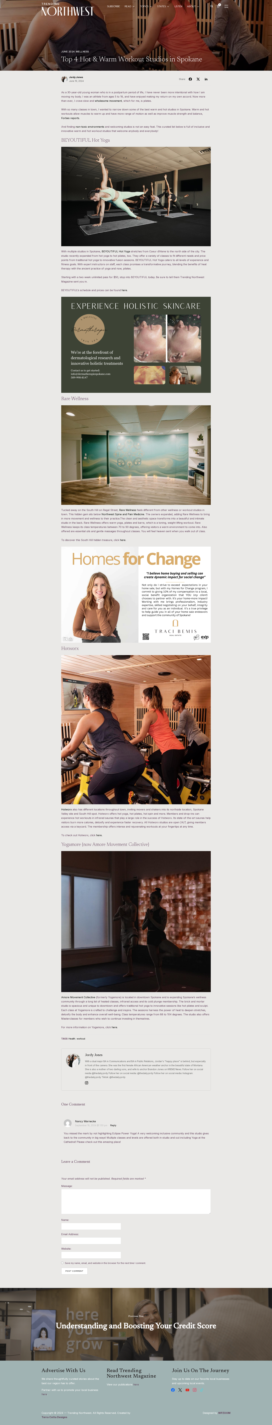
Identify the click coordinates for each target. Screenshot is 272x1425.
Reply (113, 1125)
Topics (144, 6)
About (191, 6)
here (124, 290)
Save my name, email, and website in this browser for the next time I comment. (105, 1263)
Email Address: (70, 1234)
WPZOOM (224, 1412)
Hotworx (66, 809)
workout (81, 1038)
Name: (65, 1219)
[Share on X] (198, 79)
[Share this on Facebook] (190, 79)
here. (99, 835)
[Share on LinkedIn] (206, 79)
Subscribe (113, 6)
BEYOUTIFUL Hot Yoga (116, 251)
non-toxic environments (90, 126)
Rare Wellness (127, 510)
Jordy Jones (76, 77)
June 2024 (68, 51)
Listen (178, 6)
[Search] (212, 6)
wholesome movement (108, 100)
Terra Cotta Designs (54, 1417)
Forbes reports (70, 118)
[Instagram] (86, 1083)
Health (72, 1038)
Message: (66, 1186)
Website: (66, 1248)
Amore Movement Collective (78, 997)
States (161, 6)
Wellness (82, 51)
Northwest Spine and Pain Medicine (123, 514)
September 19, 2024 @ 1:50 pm (91, 1125)
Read (128, 6)
